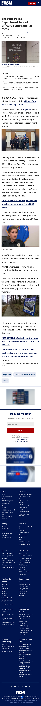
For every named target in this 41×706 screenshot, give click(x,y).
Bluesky (4, 596)
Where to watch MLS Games (25, 675)
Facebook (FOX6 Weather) (7, 601)
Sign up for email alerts (26, 614)
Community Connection (22, 594)
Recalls (4, 531)
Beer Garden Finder (25, 584)
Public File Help (23, 626)
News (5, 380)
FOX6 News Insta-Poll (8, 510)
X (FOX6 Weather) (7, 604)
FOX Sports (22, 567)
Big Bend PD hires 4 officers (10, 64)
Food (20, 539)
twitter (15, 686)
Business (4, 535)
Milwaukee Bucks (7, 565)
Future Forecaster (24, 512)
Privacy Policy (22, 439)
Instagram (5, 589)
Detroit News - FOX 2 (8, 622)
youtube (25, 686)
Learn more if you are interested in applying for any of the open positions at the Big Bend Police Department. (19, 353)
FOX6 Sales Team (7, 644)
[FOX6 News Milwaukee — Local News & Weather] (7, 3)
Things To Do (23, 582)
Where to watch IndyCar (24, 658)
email (29, 686)
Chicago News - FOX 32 (8, 615)
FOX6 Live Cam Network (23, 501)
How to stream (23, 553)
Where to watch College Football (24, 647)
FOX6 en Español (7, 516)
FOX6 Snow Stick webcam (24, 515)
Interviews (22, 537)
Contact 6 (5, 526)
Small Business (6, 538)
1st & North (5, 558)
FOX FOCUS (5, 649)
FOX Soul (22, 569)
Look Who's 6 (23, 530)
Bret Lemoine (7, 33)
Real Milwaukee (24, 532)
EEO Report (22, 623)
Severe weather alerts (25, 494)
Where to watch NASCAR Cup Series (25, 654)
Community (24, 579)
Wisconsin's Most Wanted (7, 497)
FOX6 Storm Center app (25, 497)
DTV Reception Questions (23, 633)
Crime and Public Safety (24, 374)
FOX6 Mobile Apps (24, 616)
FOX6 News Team (24, 619)
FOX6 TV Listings (24, 560)
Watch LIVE (24, 551)
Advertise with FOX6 (8, 646)
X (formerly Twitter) (8, 598)
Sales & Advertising (6, 640)
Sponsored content (7, 651)
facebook (11, 686)
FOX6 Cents (5, 528)
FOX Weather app (24, 505)
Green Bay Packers (7, 556)
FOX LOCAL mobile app (7, 513)
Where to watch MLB (25, 650)
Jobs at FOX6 (23, 621)
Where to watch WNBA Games (26, 671)
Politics (4, 508)
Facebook (5, 586)
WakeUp (22, 523)
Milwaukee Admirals (8, 567)
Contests (22, 612)
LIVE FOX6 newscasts (25, 556)
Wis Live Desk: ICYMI (25, 558)
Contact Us (24, 609)
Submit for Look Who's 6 (26, 527)
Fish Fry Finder (23, 586)
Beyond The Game (7, 560)
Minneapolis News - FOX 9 (8, 619)
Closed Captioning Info (26, 630)
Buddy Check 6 (23, 589)
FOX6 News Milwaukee (8, 35)
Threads (4, 593)
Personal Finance (7, 533)
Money (4, 523)
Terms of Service (21, 441)
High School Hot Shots (8, 563)
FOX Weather (23, 507)
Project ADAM (23, 591)
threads (22, 686)
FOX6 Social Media (6, 580)
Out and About (23, 535)
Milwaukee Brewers (8, 553)
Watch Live (32, 3)
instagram (18, 686)
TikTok (4, 591)
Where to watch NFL (25, 644)
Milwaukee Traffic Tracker (24, 545)
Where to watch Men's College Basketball (26, 662)
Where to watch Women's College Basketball (24, 666)
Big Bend (16, 35)
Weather (22, 492)
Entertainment (6, 503)
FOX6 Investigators (7, 501)
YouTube (4, 584)
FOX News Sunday (24, 572)
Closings (21, 509)
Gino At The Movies (25, 542)
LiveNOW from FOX (25, 563)
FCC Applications (24, 628)
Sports (4, 551)
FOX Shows (22, 574)
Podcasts (4, 505)
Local (3, 494)
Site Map (4, 518)
